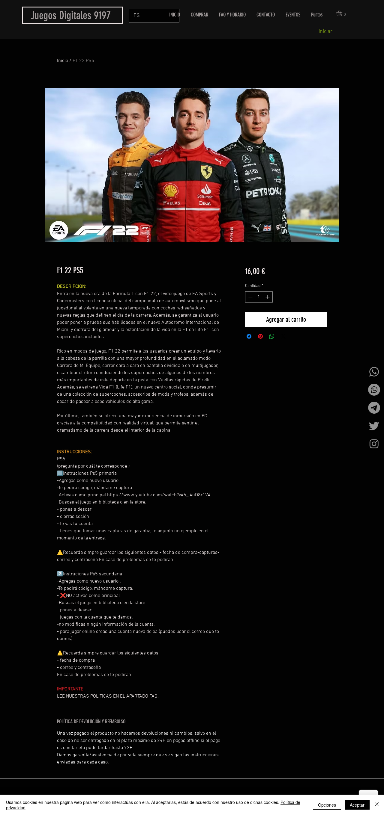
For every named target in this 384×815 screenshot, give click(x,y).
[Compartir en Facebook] (249, 336)
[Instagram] (374, 444)
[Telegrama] (374, 408)
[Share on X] (283, 336)
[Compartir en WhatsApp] (271, 336)
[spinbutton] (259, 297)
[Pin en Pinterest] (260, 336)
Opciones (327, 805)
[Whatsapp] (374, 372)
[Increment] (268, 297)
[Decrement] (250, 297)
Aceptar (357, 805)
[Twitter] (374, 426)
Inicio (62, 61)
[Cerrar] (376, 804)
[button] (342, 13)
